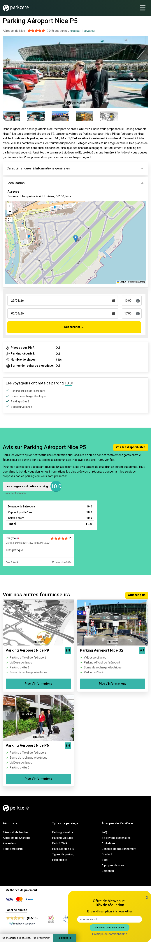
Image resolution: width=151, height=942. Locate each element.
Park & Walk (60, 843)
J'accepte (64, 937)
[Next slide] (144, 69)
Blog (105, 860)
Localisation (16, 183)
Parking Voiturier (62, 838)
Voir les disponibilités (130, 447)
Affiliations (108, 843)
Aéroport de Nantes (16, 832)
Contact (107, 854)
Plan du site (59, 860)
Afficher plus (136, 595)
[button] (75, 238)
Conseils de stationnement (119, 849)
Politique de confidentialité (109, 934)
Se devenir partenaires (116, 838)
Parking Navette (62, 832)
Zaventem (9, 843)
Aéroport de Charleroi (16, 838)
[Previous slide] (7, 69)
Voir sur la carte (20, 216)
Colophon (108, 871)
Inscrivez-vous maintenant (109, 927)
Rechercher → (74, 327)
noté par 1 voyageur (82, 30)
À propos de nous (113, 865)
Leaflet (122, 282)
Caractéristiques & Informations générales (38, 168)
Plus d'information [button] (41, 938)
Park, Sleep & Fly (63, 849)
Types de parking (63, 854)
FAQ (104, 832)
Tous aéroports (13, 849)
